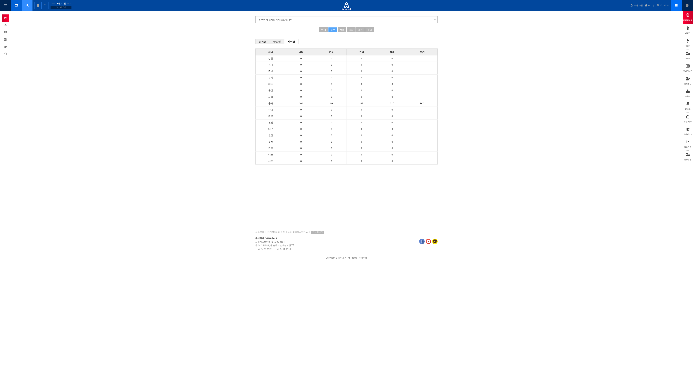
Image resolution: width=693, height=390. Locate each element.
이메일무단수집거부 (298, 232)
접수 (332, 30)
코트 (351, 30)
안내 (323, 30)
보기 (422, 103)
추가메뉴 (664, 5)
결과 (369, 30)
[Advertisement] (346, 196)
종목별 (262, 41)
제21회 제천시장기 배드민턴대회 (275, 19)
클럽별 (277, 41)
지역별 (291, 41)
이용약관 (259, 232)
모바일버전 (318, 232)
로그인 (651, 5)
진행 (342, 30)
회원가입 (638, 5)
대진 (360, 30)
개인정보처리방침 (276, 232)
